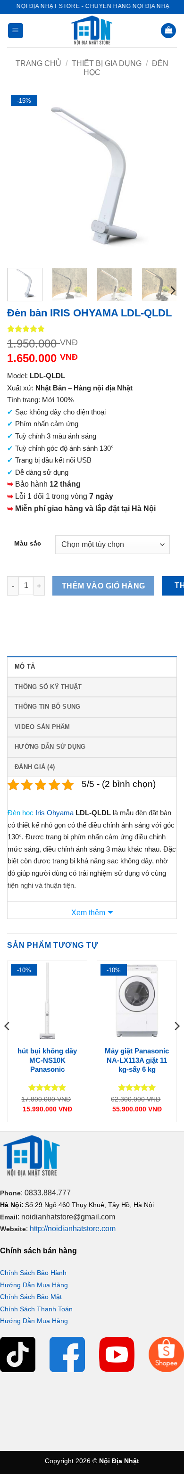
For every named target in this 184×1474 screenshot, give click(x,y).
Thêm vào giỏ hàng (103, 586)
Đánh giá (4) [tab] (35, 766)
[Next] (161, 176)
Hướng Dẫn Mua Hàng (34, 1285)
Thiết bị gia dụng (107, 63)
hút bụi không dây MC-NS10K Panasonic (47, 1060)
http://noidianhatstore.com (73, 1229)
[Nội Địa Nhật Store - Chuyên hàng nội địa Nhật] (92, 30)
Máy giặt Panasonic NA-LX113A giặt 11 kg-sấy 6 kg (137, 1060)
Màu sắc (27, 543)
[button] (15, 31)
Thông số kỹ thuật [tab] (48, 686)
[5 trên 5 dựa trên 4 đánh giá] (92, 328)
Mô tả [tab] (25, 666)
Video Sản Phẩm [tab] (42, 726)
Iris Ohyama (54, 813)
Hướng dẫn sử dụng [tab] (50, 746)
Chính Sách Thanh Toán (36, 1309)
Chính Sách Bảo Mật (31, 1296)
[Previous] (22, 176)
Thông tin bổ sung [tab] (47, 706)
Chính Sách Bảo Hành (33, 1272)
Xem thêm (88, 913)
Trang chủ (38, 63)
